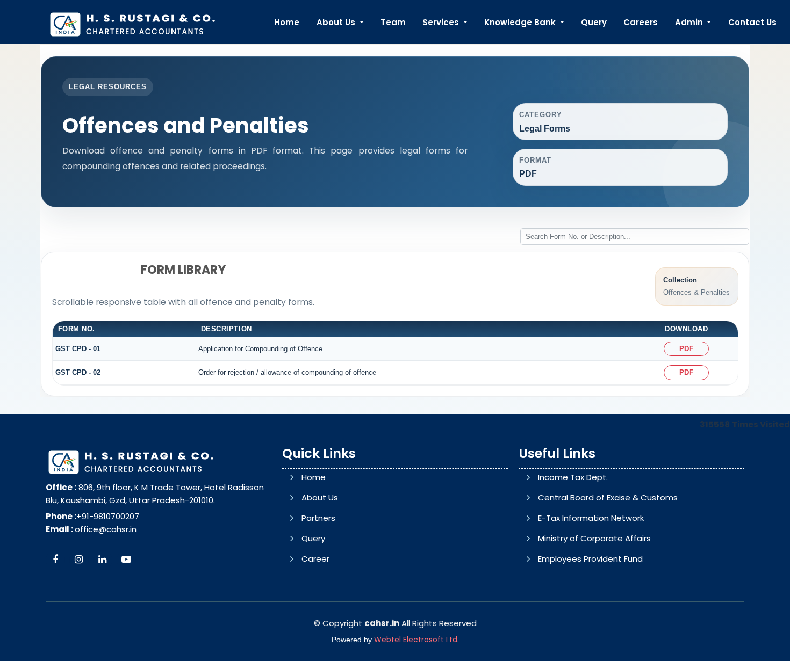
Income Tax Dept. (573, 477)
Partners (318, 518)
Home (286, 22)
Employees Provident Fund (590, 559)
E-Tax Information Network (591, 518)
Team (393, 22)
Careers (640, 22)
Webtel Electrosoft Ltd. (416, 639)
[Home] (132, 23)
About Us (319, 497)
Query (594, 22)
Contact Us (752, 22)
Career (315, 559)
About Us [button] (337, 22)
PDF (686, 349)
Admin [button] (690, 22)
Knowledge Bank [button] (521, 22)
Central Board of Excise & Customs (608, 497)
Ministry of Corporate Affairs (594, 538)
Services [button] (441, 22)
